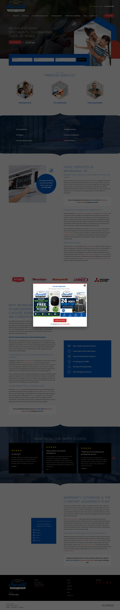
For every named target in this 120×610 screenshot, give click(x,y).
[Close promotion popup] (85, 285)
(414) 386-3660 (65, 324)
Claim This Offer (60, 320)
